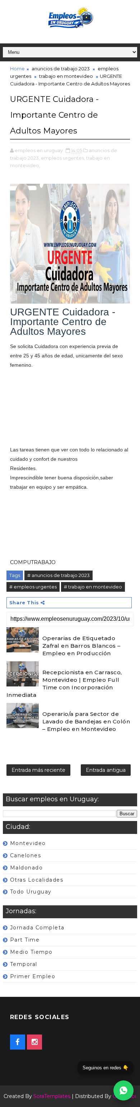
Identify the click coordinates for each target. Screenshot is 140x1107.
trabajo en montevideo (66, 76)
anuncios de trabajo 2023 (61, 68)
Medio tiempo (31, 952)
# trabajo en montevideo (93, 587)
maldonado (26, 867)
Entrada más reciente (38, 770)
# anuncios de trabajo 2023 (58, 575)
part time (25, 940)
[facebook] (17, 1042)
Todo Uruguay (31, 891)
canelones (25, 855)
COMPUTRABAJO (33, 562)
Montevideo (28, 843)
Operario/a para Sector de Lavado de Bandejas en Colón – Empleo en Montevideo (86, 721)
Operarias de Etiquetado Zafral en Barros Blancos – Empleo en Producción (81, 646)
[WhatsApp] (123, 1090)
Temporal (23, 964)
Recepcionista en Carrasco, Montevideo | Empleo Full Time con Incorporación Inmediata (64, 683)
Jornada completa (37, 927)
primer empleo (33, 976)
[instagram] (34, 1042)
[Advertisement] (70, 412)
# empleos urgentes (33, 587)
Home (17, 68)
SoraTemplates (51, 1096)
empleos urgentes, (63, 158)
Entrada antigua (106, 770)
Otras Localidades (37, 880)
